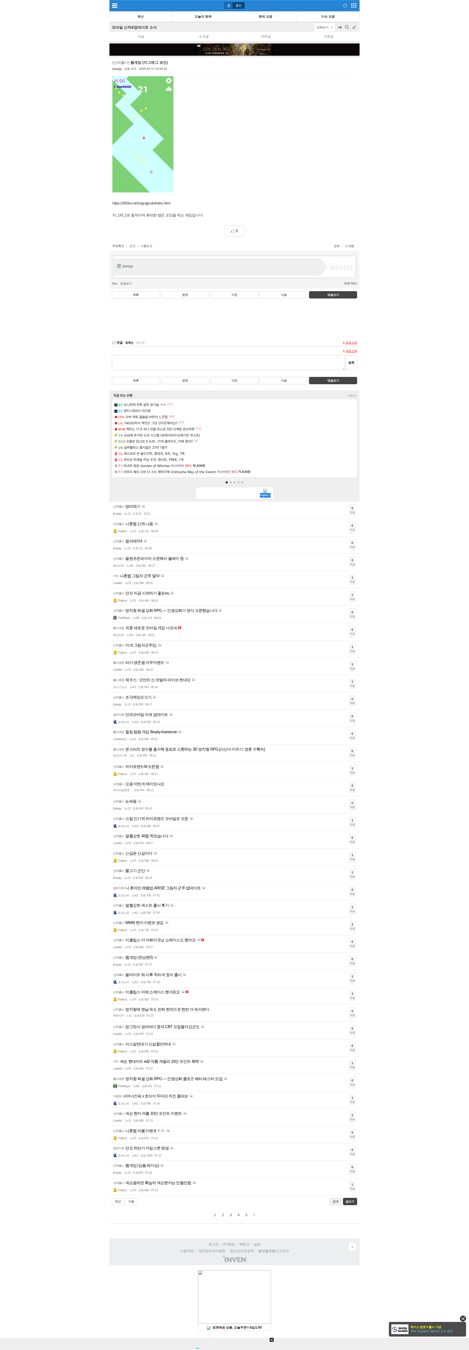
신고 (132, 246)
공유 (337, 246)
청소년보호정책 (242, 1251)
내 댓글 (203, 36)
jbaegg (117, 69)
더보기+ (352, 395)
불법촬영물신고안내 (273, 1251)
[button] (227, 482)
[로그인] (345, 5)
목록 (136, 295)
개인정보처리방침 (211, 1251)
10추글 (266, 36)
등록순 (129, 342)
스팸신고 (146, 246)
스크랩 (349, 246)
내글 (141, 36)
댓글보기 (333, 380)
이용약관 (187, 1251)
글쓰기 (354, 27)
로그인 (214, 1244)
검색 (336, 1201)
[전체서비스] (354, 5)
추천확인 (118, 246)
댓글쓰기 (333, 295)
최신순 (140, 342)
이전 (234, 295)
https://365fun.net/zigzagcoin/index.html (141, 203)
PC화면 (229, 1244)
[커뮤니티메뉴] (114, 5)
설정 (257, 1244)
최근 (118, 1201)
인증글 (328, 36)
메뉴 (115, 283)
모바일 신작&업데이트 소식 (134, 27)
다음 (284, 295)
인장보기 (126, 283)
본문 (185, 295)
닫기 (463, 1319)
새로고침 (351, 342)
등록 (351, 362)
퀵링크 (244, 1244)
